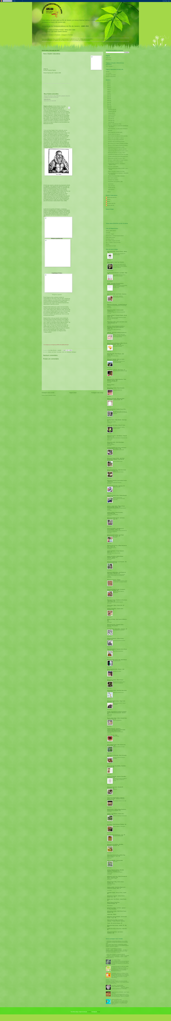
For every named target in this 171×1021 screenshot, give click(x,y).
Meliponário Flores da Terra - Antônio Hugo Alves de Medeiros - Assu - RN (116, 856)
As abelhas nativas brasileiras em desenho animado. (119, 254)
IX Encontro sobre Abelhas (113, 166)
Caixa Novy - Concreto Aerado (117, 985)
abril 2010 (110, 183)
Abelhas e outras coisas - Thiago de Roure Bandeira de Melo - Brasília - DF (116, 507)
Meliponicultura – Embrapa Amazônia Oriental (115, 235)
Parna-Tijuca (109, 905)
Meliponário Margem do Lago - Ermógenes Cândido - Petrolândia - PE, (116, 590)
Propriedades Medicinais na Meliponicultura (119, 973)
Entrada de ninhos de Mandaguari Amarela (116, 141)
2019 (108, 91)
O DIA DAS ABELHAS (111, 558)
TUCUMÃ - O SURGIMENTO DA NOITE (114, 948)
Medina (108, 201)
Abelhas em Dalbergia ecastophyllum (120, 815)
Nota (108, 621)
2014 (108, 100)
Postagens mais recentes (111, 74)
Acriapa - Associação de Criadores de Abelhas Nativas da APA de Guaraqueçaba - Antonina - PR (116, 712)
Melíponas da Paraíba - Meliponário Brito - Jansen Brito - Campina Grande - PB (116, 399)
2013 (108, 102)
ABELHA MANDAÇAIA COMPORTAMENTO (115, 602)
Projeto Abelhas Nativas (110, 237)
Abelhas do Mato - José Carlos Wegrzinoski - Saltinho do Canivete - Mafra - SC (116, 888)
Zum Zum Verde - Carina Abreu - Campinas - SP (117, 628)
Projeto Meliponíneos (111, 883)
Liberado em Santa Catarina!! (112, 514)
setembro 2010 (111, 115)
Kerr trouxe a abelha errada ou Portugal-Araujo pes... (118, 160)
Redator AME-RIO (110, 205)
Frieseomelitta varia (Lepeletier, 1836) (115, 181)
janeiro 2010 (110, 189)
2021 (108, 87)
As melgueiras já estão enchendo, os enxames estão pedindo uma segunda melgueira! (120, 412)
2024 (108, 82)
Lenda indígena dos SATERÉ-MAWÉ (115, 132)
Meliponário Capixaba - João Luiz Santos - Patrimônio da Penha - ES (116, 360)
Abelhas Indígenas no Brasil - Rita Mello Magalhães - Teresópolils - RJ (115, 870)
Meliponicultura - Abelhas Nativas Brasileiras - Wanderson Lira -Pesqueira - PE (116, 810)
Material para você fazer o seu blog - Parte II (116, 152)
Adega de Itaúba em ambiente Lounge (120, 370)
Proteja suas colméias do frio (118, 692)
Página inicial (72, 392)
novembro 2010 (111, 111)
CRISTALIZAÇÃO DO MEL (116, 999)
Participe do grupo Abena (111, 76)
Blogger (98, 1011)
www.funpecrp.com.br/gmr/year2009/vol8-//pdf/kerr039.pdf (55, 344)
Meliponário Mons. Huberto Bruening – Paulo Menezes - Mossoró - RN (116, 380)
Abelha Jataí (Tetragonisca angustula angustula (117, 148)
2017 (108, 95)
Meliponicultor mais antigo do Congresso (116, 137)
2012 (108, 104)
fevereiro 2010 (111, 187)
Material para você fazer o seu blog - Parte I (116, 158)
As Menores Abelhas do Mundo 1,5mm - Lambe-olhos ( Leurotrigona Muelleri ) (120, 581)
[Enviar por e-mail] (66, 350)
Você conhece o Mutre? (116, 959)
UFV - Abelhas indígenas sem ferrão (113, 240)
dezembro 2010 (111, 109)
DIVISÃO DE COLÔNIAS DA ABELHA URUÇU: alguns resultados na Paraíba (120, 779)
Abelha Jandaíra (116, 736)
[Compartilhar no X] (69, 350)
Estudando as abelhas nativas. (112, 355)
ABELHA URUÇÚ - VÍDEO (112, 878)
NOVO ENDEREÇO (110, 444)
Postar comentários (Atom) (50, 395)
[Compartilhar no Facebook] (70, 350)
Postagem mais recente (48, 392)
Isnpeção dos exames (117, 671)
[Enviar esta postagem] (64, 350)
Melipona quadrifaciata (117, 720)
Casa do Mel (109, 714)
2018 (108, 93)
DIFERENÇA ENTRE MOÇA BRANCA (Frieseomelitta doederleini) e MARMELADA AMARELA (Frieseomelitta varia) (117, 942)
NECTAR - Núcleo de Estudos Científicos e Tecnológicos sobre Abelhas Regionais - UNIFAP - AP (116, 327)
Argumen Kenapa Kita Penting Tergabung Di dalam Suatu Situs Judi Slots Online (116, 318)
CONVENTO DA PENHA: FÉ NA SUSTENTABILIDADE (119, 362)
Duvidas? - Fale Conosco (111, 979)
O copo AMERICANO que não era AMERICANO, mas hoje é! (119, 275)
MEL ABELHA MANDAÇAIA (118, 835)
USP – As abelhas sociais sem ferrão (113, 242)
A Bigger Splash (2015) (111, 421)
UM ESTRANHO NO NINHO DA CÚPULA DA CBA (118, 136)
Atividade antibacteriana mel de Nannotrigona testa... (118, 156)
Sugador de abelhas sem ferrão (119, 746)
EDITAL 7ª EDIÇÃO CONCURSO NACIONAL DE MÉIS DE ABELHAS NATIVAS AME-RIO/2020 (119, 335)
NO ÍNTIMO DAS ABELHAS (112, 381)
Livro (65, 352)
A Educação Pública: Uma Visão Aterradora (115, 731)
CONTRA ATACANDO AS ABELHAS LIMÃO (119, 966)
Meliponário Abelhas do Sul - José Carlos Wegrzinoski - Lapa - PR (116, 518)
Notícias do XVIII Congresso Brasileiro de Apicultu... (118, 145)
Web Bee (107, 244)
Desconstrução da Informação (118, 449)
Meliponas (115, 789)
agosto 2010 (110, 116)
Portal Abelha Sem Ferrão (111, 245)
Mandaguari (74, 352)
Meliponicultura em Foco (111, 547)
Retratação (110, 130)
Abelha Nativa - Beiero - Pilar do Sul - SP (115, 605)
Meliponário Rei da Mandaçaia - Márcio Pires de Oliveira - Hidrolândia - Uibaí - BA (117, 344)
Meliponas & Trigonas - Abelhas (113, 579)
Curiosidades (59, 352)
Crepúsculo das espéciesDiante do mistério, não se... (118, 150)
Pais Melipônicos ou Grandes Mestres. (115, 161)
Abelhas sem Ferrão (52, 352)
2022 (108, 85)
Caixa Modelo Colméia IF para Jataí (119, 800)
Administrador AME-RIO (111, 197)
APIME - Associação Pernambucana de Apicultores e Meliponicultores (115, 284)
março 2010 (110, 185)
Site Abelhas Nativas (110, 239)
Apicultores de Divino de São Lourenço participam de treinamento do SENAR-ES (117, 531)
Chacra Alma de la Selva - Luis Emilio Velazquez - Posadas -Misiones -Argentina (116, 920)
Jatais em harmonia (116, 486)
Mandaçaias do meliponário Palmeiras (114, 482)
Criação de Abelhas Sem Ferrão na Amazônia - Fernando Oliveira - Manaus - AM (117, 448)
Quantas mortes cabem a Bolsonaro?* (114, 329)
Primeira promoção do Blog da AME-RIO (116, 139)
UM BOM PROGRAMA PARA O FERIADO (116, 176)
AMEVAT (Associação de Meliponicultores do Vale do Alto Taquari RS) (119, 498)
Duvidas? (107, 71)
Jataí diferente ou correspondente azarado (116, 147)
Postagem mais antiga (97, 392)
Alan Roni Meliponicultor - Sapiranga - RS (116, 485)
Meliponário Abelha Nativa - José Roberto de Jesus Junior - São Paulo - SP (116, 573)
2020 (108, 89)
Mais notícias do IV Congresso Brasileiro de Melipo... (118, 143)
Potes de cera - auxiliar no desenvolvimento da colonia (118, 297)
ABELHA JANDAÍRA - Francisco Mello (115, 860)
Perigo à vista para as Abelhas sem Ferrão (116, 171)
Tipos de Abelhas (110, 857)
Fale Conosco (108, 59)
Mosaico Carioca (110, 384)
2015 (108, 98)
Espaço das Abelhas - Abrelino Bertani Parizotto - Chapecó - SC (115, 557)
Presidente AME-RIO (111, 203)
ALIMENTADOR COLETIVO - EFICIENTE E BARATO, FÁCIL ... (116, 164)
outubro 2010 (111, 113)
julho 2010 (110, 118)
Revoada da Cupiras (117, 660)
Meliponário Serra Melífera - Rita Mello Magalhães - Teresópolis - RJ (115, 845)
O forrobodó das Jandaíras (113, 179)
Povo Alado (115, 861)
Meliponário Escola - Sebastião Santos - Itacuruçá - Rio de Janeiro (115, 625)
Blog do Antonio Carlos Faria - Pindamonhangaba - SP (113, 903)
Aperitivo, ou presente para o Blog (114, 123)
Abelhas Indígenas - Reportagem (119, 826)
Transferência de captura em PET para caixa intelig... (118, 154)
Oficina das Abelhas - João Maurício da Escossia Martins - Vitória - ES (115, 529)
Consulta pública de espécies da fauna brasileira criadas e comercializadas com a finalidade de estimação (116, 575)
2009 (108, 191)
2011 (108, 106)
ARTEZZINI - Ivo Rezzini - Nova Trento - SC (116, 369)
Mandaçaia (69, 352)
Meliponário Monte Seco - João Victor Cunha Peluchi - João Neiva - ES (116, 470)
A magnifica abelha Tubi (117, 390)
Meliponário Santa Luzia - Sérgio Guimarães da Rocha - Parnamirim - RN (117, 877)
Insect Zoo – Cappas (110, 233)
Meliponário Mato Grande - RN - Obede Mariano (117, 659)
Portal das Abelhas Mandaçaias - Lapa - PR (116, 834)
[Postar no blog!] (67, 350)
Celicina (108, 199)
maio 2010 (110, 122)
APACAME (108, 232)
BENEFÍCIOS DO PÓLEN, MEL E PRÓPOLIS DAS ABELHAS (119, 682)
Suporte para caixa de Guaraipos (119, 640)
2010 (108, 107)
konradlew (89, 1011)
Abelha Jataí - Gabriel (111, 914)
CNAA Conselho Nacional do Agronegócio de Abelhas (118, 346)
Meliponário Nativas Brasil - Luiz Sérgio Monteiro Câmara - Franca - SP (115, 535)
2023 (108, 83)
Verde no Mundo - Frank (112, 735)
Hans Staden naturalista (51, 94)
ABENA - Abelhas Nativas (111, 230)
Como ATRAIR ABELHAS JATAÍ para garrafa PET (116, 312)
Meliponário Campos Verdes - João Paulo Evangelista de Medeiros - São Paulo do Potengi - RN (115, 459)
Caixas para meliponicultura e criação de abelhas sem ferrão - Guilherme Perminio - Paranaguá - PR (116, 798)
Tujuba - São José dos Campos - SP (114, 923)
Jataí (63, 352)
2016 (108, 96)
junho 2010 (110, 120)
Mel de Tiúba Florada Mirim (118, 651)
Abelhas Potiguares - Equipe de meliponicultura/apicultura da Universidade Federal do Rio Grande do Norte (116, 729)
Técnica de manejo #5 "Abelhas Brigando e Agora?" (119, 428)
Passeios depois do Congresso (114, 134)
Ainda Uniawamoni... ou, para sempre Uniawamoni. (118, 128)
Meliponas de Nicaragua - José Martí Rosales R (117, 304)
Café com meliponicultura (117, 461)
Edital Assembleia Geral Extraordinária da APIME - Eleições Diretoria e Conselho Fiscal (120, 286)
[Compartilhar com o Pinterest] (71, 350)
